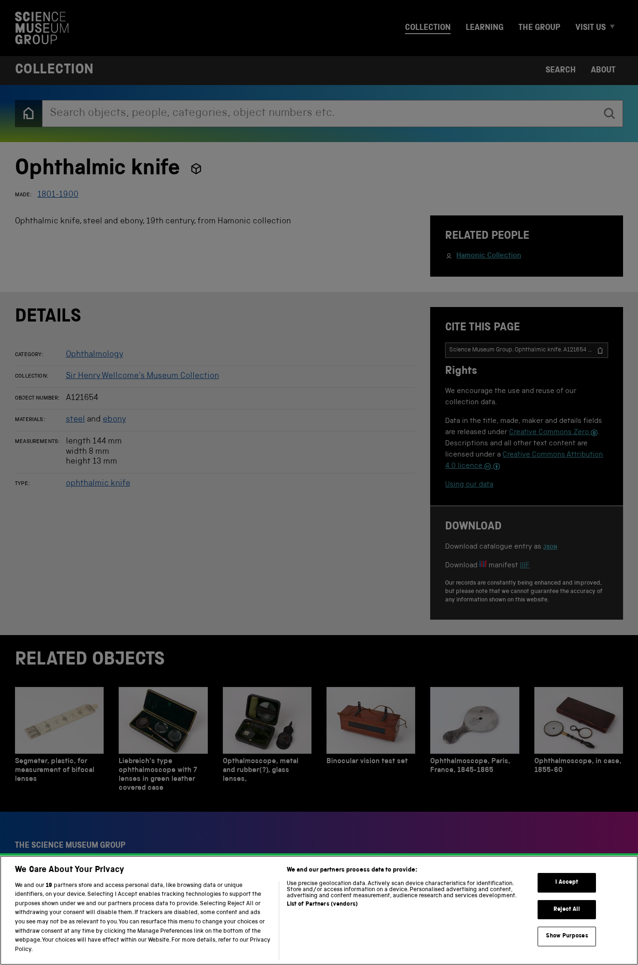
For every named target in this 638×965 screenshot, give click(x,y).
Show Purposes (567, 936)
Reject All (566, 910)
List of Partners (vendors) (322, 904)
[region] (319, 910)
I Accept (566, 882)
